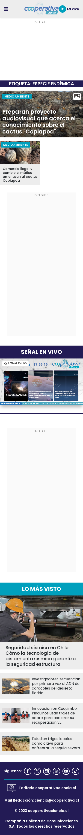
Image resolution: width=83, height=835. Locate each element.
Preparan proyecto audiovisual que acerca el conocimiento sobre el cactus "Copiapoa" (39, 122)
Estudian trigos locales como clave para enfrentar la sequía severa (56, 743)
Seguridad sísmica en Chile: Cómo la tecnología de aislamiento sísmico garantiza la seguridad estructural (41, 656)
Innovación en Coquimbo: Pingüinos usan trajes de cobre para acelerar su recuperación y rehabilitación (54, 715)
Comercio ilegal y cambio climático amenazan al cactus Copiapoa (20, 175)
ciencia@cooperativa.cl (57, 800)
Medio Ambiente (17, 96)
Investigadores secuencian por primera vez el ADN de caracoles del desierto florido (56, 686)
